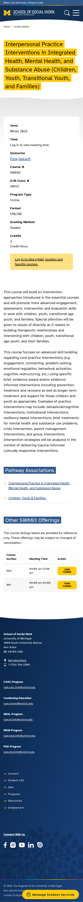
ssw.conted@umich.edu (18, 703)
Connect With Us (14, 834)
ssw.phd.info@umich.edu (19, 752)
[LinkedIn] (31, 845)
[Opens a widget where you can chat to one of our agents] (50, 895)
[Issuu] (40, 845)
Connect (13, 773)
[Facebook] (5, 845)
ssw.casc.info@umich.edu (19, 687)
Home (7, 26)
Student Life (16, 780)
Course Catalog (21, 26)
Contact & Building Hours (18, 895)
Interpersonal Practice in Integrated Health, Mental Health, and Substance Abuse (39, 485)
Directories (15, 801)
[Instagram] (13, 845)
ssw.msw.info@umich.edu (19, 735)
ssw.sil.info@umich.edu (18, 719)
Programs (14, 794)
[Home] (29, 12)
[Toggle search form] (67, 13)
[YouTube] (22, 845)
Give (11, 787)
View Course (67, 571)
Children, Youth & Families (27, 498)
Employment (16, 807)
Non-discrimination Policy (19, 890)
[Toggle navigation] (76, 13)
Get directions (17, 660)
